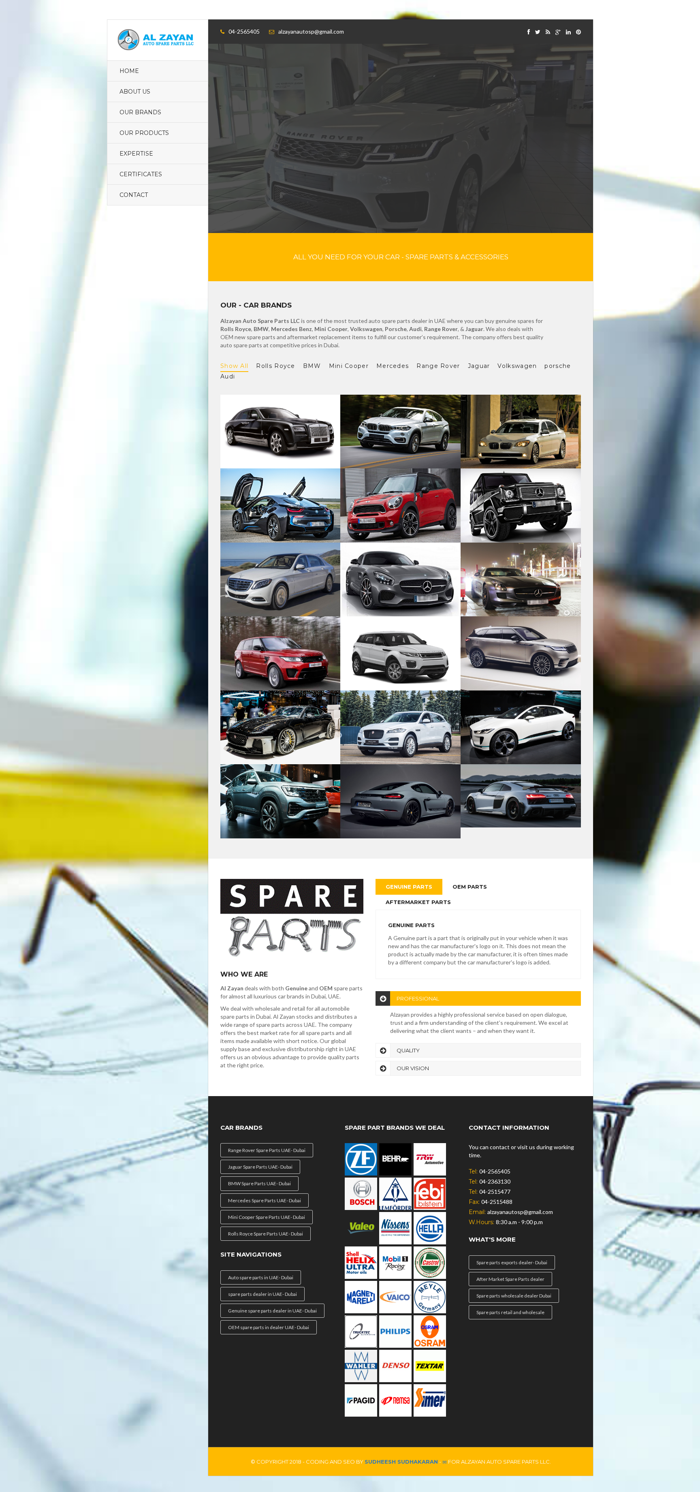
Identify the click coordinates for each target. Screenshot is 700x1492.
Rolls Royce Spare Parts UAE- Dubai (265, 1234)
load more (249, 149)
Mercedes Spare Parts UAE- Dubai (264, 1200)
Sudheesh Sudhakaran (401, 1461)
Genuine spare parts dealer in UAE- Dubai (272, 1311)
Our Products (144, 133)
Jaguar (479, 366)
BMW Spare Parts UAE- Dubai (259, 1183)
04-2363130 (494, 1181)
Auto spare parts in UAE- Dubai (260, 1277)
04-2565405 (244, 31)
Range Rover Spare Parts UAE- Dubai (266, 1150)
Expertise (136, 153)
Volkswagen (517, 366)
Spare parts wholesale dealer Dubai (513, 1296)
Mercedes (392, 366)
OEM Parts (469, 886)
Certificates (141, 174)
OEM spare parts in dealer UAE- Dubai (268, 1327)
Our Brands (140, 112)
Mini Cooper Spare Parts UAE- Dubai (266, 1217)
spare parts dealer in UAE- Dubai (262, 1294)
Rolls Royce (275, 366)
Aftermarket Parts (418, 902)
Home (129, 71)
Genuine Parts (409, 886)
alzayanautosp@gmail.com (311, 31)
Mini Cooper (349, 366)
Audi (227, 376)
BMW (312, 366)
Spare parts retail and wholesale (510, 1312)
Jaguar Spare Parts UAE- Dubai (260, 1167)
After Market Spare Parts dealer (510, 1279)
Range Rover (438, 366)
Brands (312, 149)
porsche (557, 366)
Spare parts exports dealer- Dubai (511, 1262)
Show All (234, 366)
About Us (135, 91)
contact (134, 195)
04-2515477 (494, 1191)
